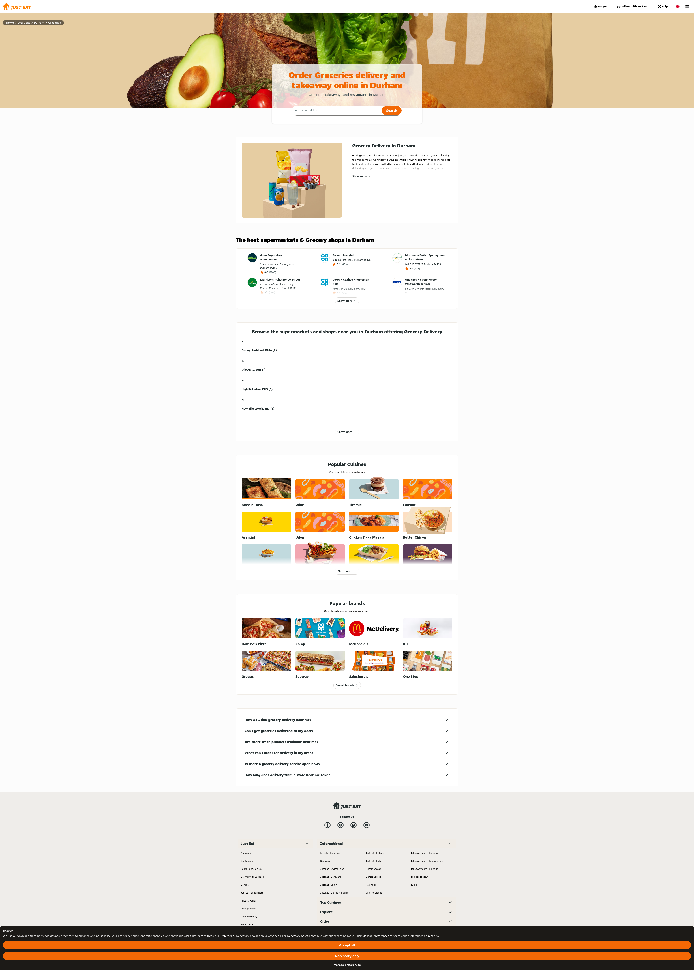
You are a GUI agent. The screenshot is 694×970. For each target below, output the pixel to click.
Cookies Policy (249, 916)
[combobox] (336, 110)
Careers (245, 884)
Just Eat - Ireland (375, 853)
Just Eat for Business (252, 892)
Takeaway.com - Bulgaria (424, 868)
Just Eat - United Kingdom (334, 892)
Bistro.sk (325, 861)
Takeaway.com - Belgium (424, 853)
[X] (353, 825)
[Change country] (677, 6)
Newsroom (247, 924)
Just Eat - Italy (373, 861)
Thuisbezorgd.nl (420, 876)
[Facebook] (327, 825)
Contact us (247, 861)
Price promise (248, 908)
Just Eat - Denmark (330, 876)
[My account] (687, 7)
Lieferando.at (373, 868)
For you (602, 6)
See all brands (345, 685)
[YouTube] (366, 825)
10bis (414, 884)
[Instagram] (340, 825)
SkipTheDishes (374, 892)
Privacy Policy (248, 900)
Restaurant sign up (251, 868)
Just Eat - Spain (328, 884)
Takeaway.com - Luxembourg (427, 861)
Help (665, 6)
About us (246, 853)
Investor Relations (330, 853)
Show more (359, 176)
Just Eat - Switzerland (332, 868)
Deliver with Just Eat (634, 6)
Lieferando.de (373, 876)
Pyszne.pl (371, 884)
